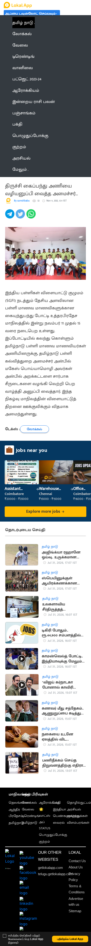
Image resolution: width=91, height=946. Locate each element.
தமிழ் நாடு (22, 22)
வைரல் (59, 823)
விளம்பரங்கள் (78, 823)
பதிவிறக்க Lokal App (70, 939)
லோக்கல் (29, 803)
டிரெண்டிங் (30, 816)
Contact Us (77, 861)
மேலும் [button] (19, 169)
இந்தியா (59, 809)
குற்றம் (44, 841)
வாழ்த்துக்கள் (77, 816)
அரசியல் (74, 809)
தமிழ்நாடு (16, 823)
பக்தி (57, 803)
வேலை (28, 809)
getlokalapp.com (50, 868)
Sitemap (75, 911)
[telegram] (10, 216)
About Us (76, 867)
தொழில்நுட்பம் (79, 803)
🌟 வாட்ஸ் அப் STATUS (44, 818)
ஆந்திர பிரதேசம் (16, 813)
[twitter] (21, 216)
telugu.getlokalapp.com (55, 874)
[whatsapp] (31, 216)
